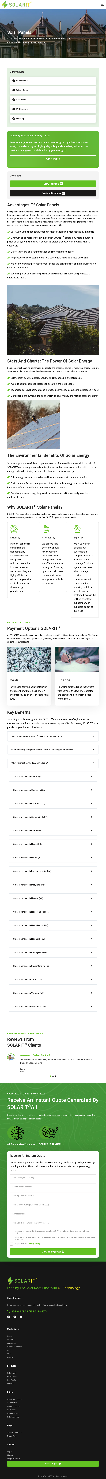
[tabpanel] (53, 1063)
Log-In (9, 1452)
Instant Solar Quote (14, 1399)
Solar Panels (11, 1373)
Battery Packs (12, 1376)
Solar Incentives (13, 1417)
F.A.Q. (9, 1350)
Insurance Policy (13, 1413)
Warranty (10, 1384)
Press (9, 1354)
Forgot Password (13, 1459)
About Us (10, 1340)
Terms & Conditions (14, 1432)
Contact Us (11, 1343)
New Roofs (11, 1380)
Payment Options (13, 1406)
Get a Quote (53, 158)
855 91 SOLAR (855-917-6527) (29, 1311)
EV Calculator (12, 1410)
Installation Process (14, 1347)
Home (9, 1336)
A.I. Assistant (12, 1403)
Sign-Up (10, 1455)
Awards (10, 1357)
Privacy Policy (34, 1244)
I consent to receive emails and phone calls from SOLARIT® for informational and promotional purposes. (54, 1238)
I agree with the (27, 1244)
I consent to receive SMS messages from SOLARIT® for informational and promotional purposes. (51, 1232)
